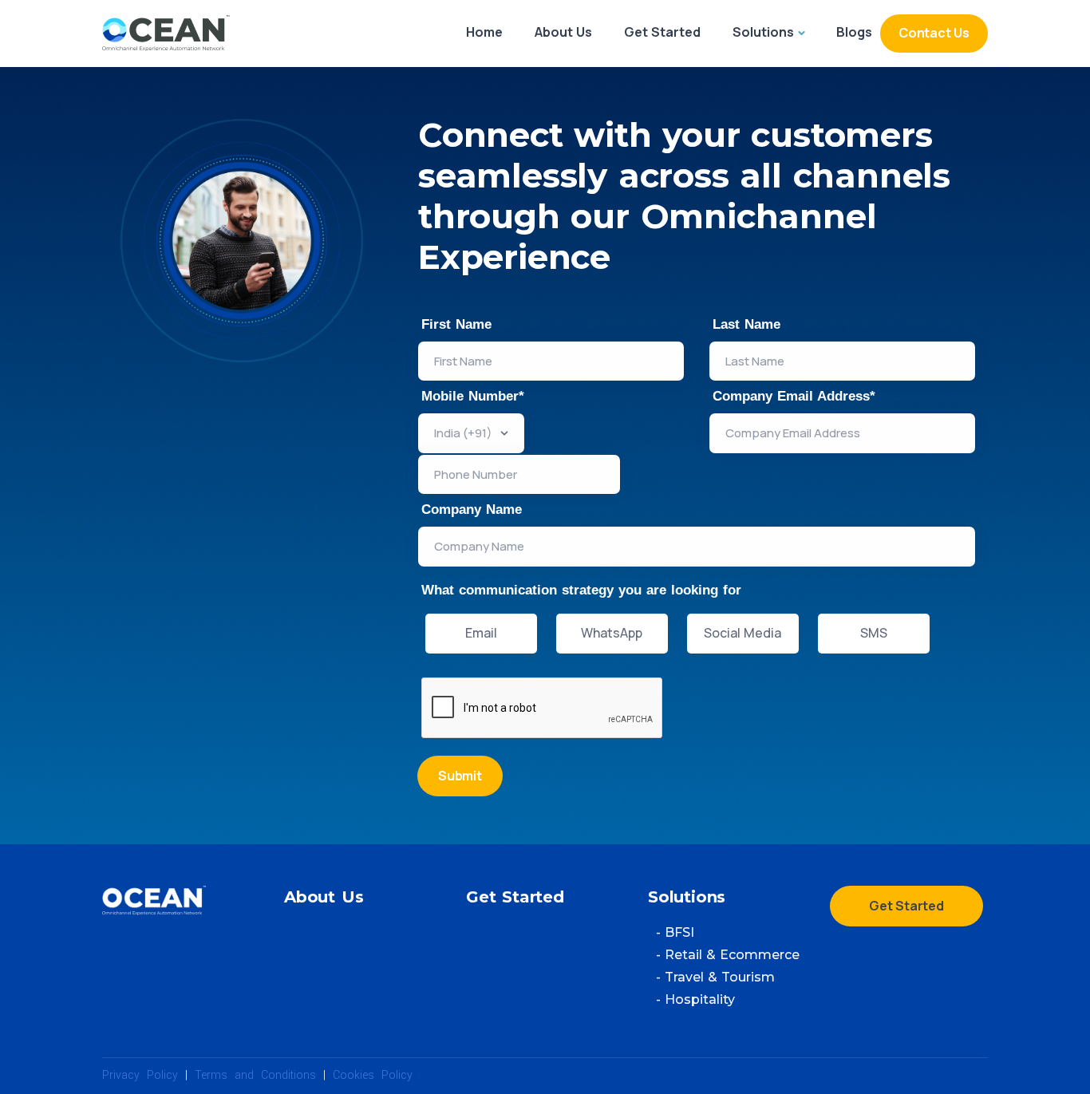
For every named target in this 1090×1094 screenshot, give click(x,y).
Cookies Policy (373, 1074)
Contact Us (934, 32)
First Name (456, 324)
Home (484, 32)
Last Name (746, 324)
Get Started (662, 32)
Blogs (854, 32)
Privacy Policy (140, 1074)
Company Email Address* (794, 396)
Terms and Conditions (255, 1074)
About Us (563, 32)
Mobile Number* (472, 396)
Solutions (763, 32)
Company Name (471, 509)
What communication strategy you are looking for (581, 590)
